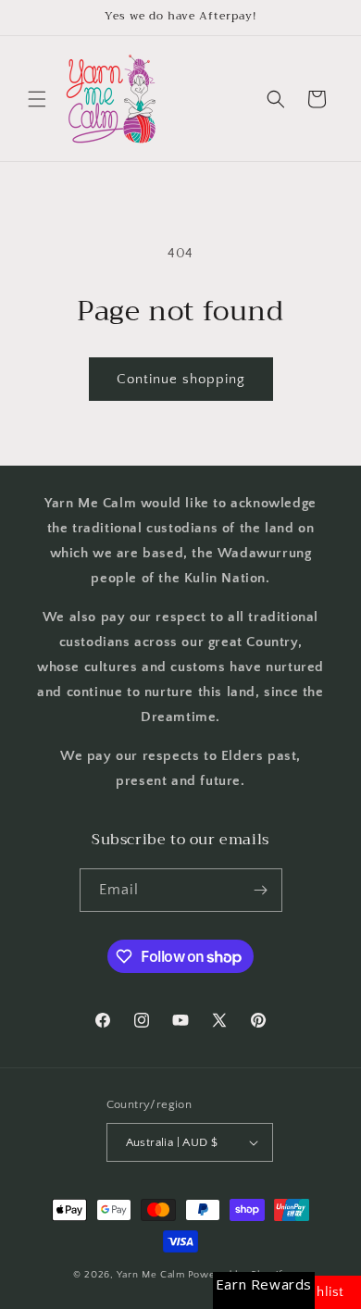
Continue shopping (181, 379)
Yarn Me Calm (150, 1274)
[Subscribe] (261, 890)
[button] (37, 99)
